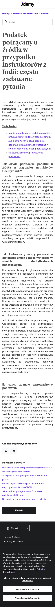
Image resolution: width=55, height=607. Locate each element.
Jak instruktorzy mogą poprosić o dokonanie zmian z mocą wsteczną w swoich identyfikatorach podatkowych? (29, 144)
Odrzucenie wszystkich (27, 589)
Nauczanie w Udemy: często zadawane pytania (24, 499)
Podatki (45, 13)
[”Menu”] (4, 4)
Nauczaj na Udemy (13, 541)
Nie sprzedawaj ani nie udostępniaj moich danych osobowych (27, 579)
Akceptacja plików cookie (27, 598)
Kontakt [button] (19, 510)
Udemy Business (12, 537)
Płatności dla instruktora (25, 13)
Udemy (5, 13)
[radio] (5, 451)
